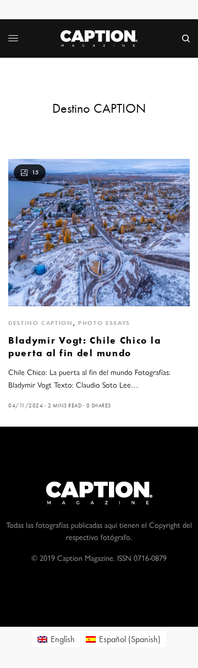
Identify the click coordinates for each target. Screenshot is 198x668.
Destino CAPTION (40, 323)
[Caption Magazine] (99, 38)
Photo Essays (104, 323)
